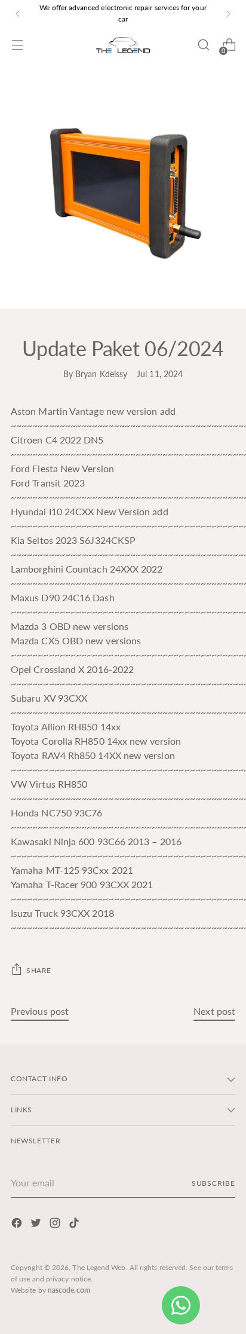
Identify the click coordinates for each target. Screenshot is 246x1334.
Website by (50, 1290)
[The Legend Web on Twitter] (37, 1224)
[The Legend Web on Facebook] (18, 1224)
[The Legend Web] (123, 45)
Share (38, 970)
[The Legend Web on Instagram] (56, 1224)
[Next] (228, 13)
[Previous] (18, 13)
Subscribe (213, 1183)
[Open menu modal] (17, 45)
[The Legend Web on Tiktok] (75, 1224)
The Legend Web (98, 1267)
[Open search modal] (203, 45)
